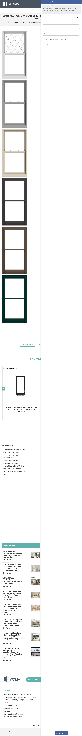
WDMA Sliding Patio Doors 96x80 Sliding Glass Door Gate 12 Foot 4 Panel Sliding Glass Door (12, 594)
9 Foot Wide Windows (11, 455)
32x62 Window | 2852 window (14, 450)
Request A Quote (61, 733)
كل (9, 22)
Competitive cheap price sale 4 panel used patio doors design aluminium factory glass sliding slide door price (12, 637)
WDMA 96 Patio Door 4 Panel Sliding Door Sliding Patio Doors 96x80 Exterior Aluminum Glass (12, 581)
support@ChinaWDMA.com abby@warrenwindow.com (13, 714)
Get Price (6, 560)
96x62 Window (9, 458)
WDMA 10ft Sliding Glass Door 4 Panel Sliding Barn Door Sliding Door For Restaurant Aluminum (11, 567)
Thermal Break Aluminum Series (15, 471)
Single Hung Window (11, 463)
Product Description (27, 344)
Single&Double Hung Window (14, 466)
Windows (7, 474)
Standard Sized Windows (12, 469)
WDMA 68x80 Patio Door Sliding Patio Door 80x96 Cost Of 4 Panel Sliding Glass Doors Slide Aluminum (11, 608)
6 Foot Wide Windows (11, 452)
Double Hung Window (11, 461)
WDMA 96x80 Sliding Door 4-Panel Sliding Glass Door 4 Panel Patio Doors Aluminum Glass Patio (12, 622)
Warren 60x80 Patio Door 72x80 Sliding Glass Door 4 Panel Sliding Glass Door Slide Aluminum (12, 554)
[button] (61, 2)
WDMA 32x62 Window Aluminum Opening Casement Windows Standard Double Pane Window (21, 409)
